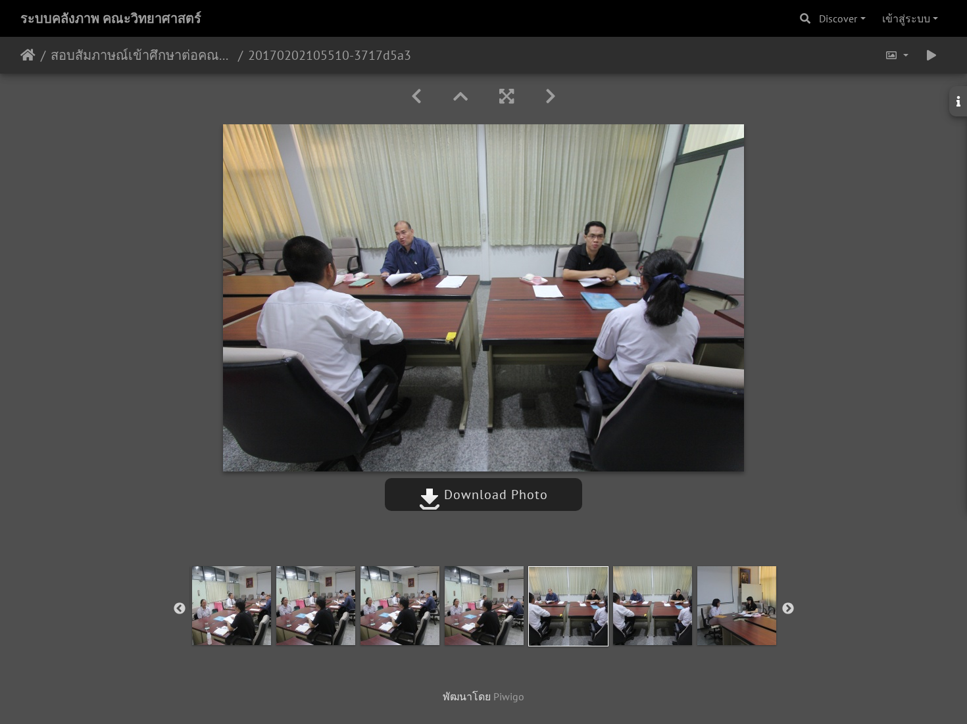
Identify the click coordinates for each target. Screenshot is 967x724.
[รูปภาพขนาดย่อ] (460, 96)
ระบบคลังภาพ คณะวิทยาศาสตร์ (110, 18)
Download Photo (494, 494)
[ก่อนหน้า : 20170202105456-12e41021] (416, 96)
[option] (231, 605)
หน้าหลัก (28, 55)
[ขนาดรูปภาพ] (896, 55)
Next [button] (788, 608)
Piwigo (508, 696)
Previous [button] (179, 608)
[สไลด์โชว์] (931, 55)
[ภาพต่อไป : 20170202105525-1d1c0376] (551, 96)
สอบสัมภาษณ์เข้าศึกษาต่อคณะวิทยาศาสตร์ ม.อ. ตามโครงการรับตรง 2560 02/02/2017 (142, 55)
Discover (838, 18)
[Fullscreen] (507, 96)
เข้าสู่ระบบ (906, 18)
